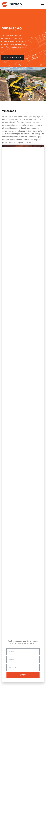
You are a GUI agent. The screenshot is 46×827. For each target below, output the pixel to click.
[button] (40, 148)
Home (6, 57)
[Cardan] (12, 4)
